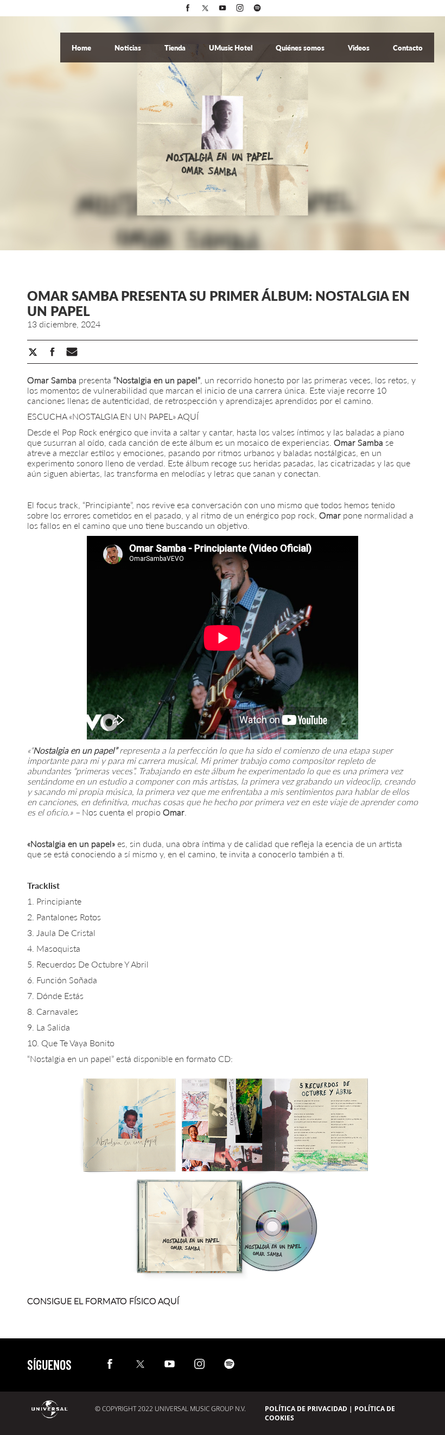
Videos (359, 47)
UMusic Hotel (231, 47)
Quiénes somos (301, 47)
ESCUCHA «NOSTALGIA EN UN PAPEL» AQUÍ (113, 416)
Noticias (129, 47)
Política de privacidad (306, 1408)
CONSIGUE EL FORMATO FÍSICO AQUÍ (103, 1300)
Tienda (175, 47)
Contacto (408, 47)
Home (82, 47)
